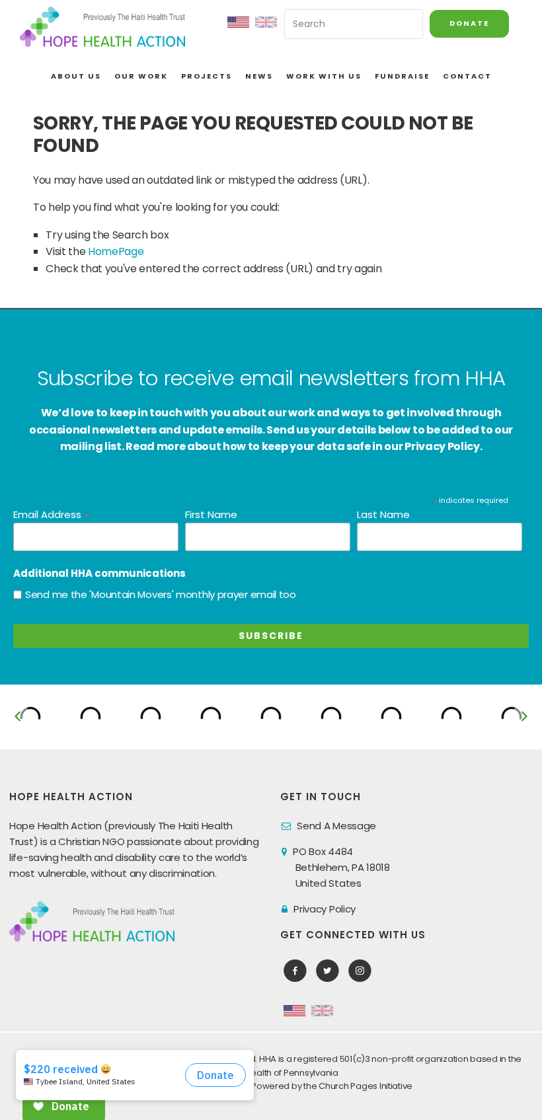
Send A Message (336, 826)
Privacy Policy (324, 909)
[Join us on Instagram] (359, 971)
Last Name (383, 514)
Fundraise (402, 76)
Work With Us (324, 76)
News (259, 76)
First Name (211, 514)
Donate (469, 23)
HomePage (115, 251)
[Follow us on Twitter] (327, 971)
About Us (76, 76)
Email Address (51, 515)
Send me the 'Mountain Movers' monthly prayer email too (160, 594)
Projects (206, 76)
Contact (467, 76)
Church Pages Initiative (365, 1086)
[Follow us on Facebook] (295, 971)
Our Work (141, 76)
